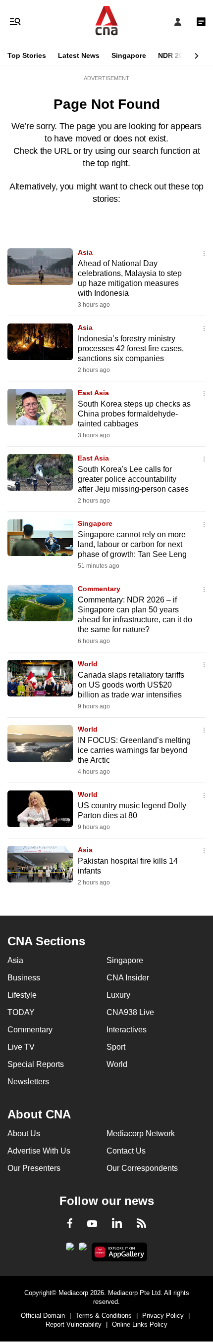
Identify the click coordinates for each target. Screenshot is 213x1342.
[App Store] (83, 1249)
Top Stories (26, 55)
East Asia (93, 393)
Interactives (126, 1029)
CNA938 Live (130, 1012)
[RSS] (141, 1225)
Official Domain (43, 1315)
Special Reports (35, 1064)
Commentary (99, 589)
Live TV (21, 1047)
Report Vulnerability (74, 1324)
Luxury (118, 995)
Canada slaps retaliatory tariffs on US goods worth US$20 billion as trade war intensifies (131, 685)
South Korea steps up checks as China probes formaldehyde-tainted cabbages (134, 414)
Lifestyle (22, 995)
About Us (23, 1133)
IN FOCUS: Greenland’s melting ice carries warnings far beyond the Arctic (134, 750)
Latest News (79, 55)
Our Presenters (33, 1168)
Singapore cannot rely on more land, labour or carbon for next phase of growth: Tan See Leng (132, 544)
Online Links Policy (139, 1324)
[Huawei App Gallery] (120, 1252)
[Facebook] (69, 1225)
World (88, 664)
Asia (85, 252)
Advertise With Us (38, 1151)
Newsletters (28, 1081)
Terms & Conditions (103, 1315)
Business (23, 977)
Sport (115, 1047)
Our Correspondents (142, 1168)
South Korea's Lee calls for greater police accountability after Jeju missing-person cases (133, 479)
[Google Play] (70, 1249)
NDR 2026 (174, 55)
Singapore (128, 55)
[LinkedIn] (117, 1225)
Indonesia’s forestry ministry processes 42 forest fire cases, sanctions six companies (131, 348)
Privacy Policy (163, 1315)
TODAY (21, 1012)
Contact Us (126, 1151)
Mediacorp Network (140, 1133)
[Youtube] (92, 1224)
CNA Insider (127, 977)
